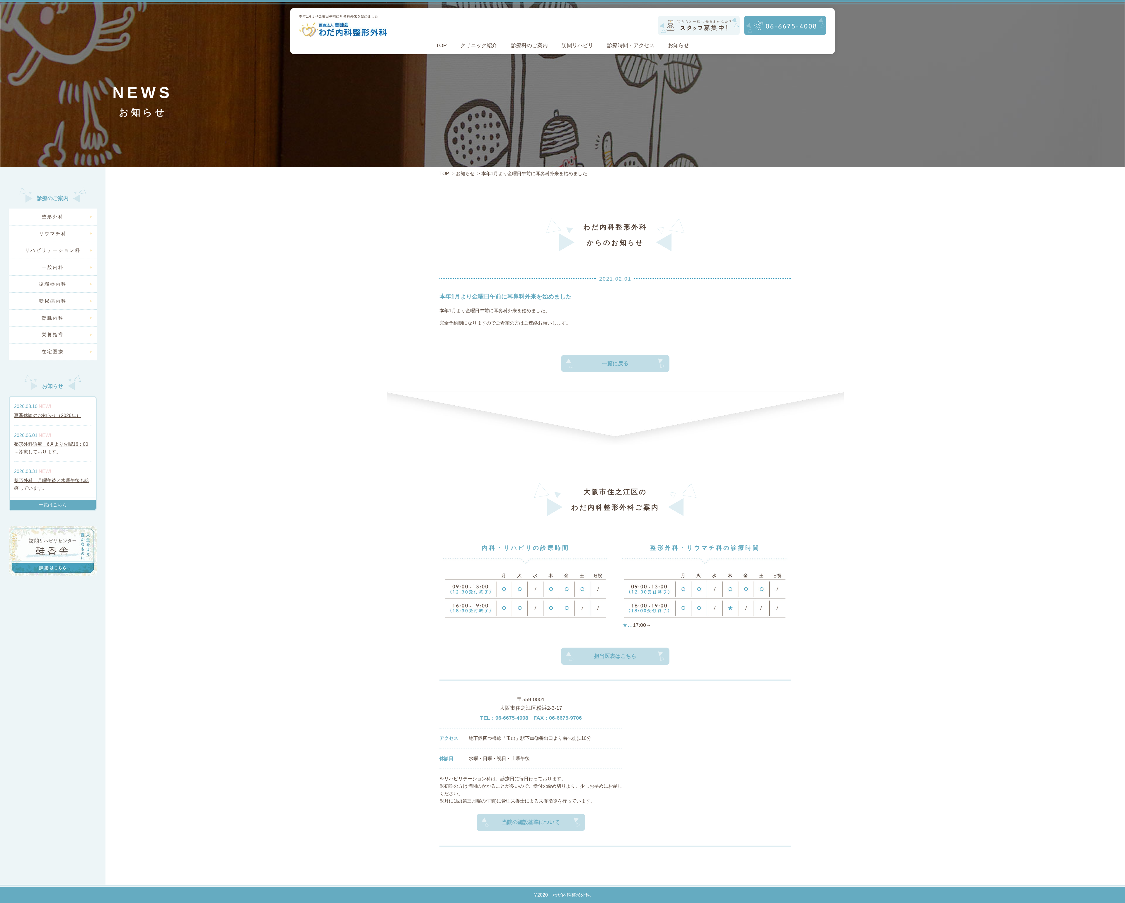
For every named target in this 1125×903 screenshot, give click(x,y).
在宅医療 (53, 351)
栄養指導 (53, 334)
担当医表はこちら (615, 656)
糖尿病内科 (53, 300)
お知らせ (678, 45)
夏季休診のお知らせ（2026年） (47, 415)
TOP (441, 45)
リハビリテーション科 (53, 250)
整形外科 (53, 216)
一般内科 (53, 267)
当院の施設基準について (531, 822)
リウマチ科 (53, 233)
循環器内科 (53, 283)
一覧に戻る (615, 363)
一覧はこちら (53, 504)
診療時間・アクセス (630, 45)
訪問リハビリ (577, 45)
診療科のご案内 (529, 45)
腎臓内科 (53, 317)
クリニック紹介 (478, 45)
